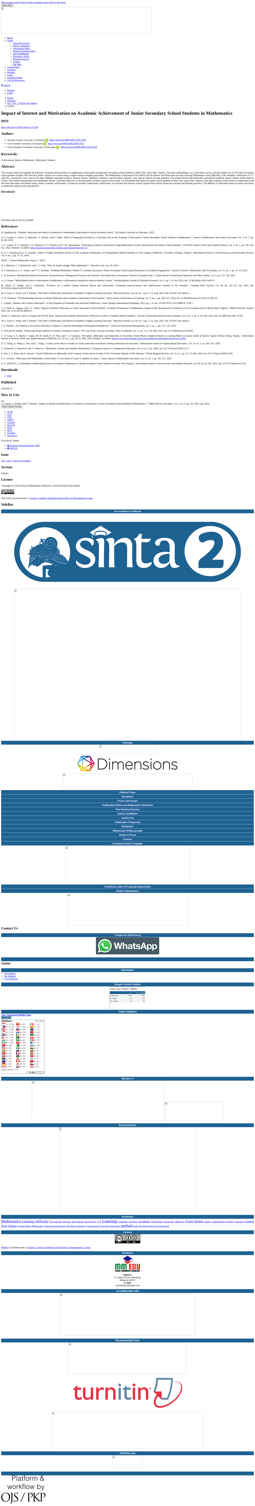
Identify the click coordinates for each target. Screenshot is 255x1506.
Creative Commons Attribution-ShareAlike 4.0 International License (61, 498)
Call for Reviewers (16, 80)
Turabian (11, 433)
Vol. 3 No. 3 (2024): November (22, 103)
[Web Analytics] (6, 1018)
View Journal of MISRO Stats (16, 1015)
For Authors (10, 973)
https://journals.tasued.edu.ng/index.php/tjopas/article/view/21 (59, 247)
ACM (10, 412)
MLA (9, 430)
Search (6, 85)
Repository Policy (21, 56)
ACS (9, 414)
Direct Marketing (21, 54)
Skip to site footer (57, 2)
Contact (16, 62)
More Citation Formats (11, 407)
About (10, 40)
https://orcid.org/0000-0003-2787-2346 (67, 140)
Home (10, 38)
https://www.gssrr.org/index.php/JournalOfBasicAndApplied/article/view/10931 (149, 338)
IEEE (9, 427)
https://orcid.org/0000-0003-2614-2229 (79, 147)
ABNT (10, 419)
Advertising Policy (21, 48)
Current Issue (13, 67)
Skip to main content (10, 2)
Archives (11, 69)
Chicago (11, 422)
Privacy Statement (21, 46)
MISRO (5, 1247)
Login (10, 75)
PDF (9, 376)
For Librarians (11, 979)
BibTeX (13, 448)
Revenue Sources (21, 59)
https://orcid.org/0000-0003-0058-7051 (66, 143)
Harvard (11, 425)
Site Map (17, 64)
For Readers (10, 976)
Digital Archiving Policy (24, 51)
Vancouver (12, 435)
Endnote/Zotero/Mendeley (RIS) (24, 445)
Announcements (14, 77)
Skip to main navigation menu (35, 2)
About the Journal (21, 43)
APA (9, 417)
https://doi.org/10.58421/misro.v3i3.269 (19, 127)
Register (11, 72)
